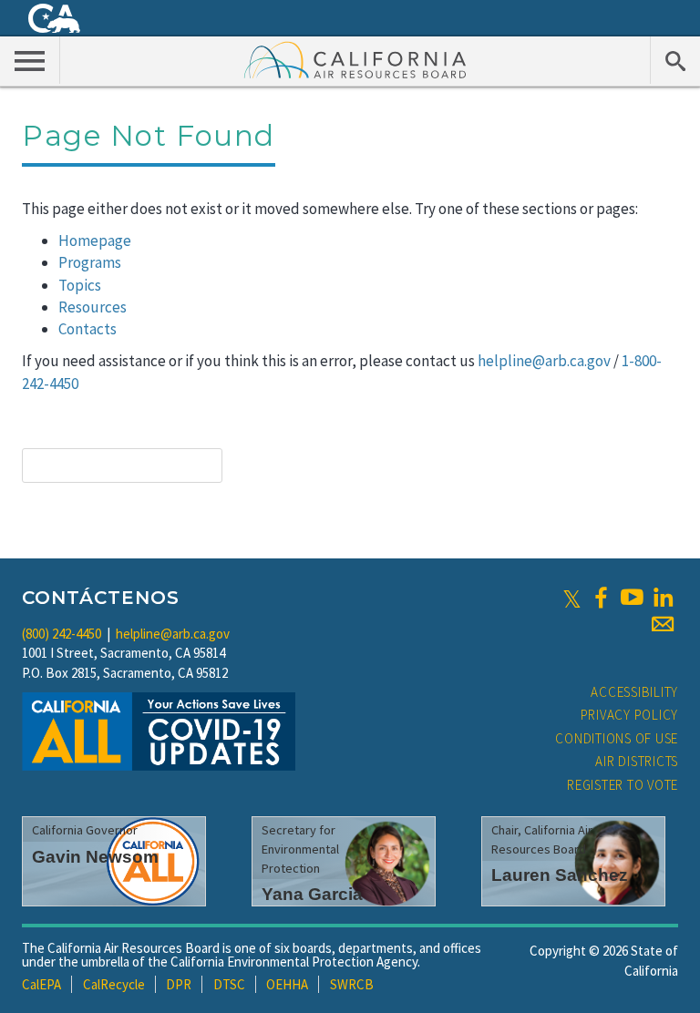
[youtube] (631, 597)
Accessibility (634, 692)
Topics (79, 285)
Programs (89, 262)
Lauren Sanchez (559, 875)
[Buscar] (675, 60)
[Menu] (30, 60)
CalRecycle (114, 984)
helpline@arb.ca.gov (544, 361)
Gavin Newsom (95, 856)
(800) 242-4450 (61, 633)
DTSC (229, 984)
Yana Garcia (312, 894)
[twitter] (572, 597)
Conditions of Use (616, 738)
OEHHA (287, 984)
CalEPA (41, 984)
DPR (178, 984)
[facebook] (600, 597)
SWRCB (352, 984)
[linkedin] (662, 597)
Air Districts (636, 761)
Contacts (87, 329)
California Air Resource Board (355, 59)
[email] (662, 624)
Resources (92, 307)
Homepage (94, 240)
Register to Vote (622, 784)
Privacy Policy (630, 714)
